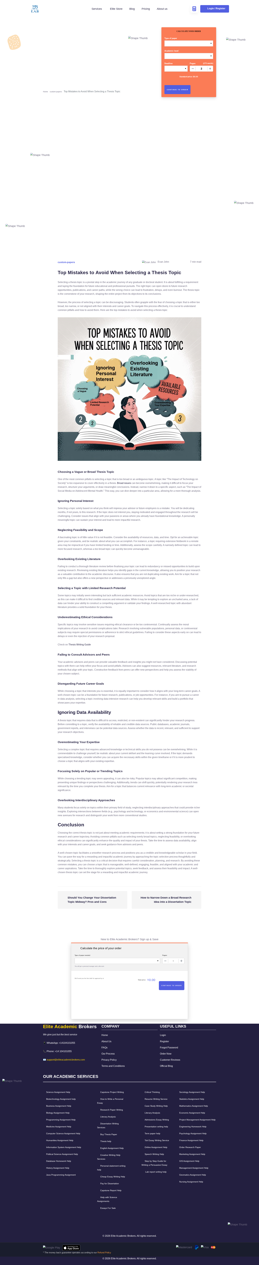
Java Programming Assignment (61, 1175)
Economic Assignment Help (192, 1113)
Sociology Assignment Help (192, 1092)
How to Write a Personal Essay (110, 1101)
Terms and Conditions (113, 1066)
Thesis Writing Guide (79, 644)
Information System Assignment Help (63, 1147)
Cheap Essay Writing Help (112, 1176)
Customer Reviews (170, 1060)
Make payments (129, 204)
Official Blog (166, 1066)
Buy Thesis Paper (108, 1134)
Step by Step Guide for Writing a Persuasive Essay (154, 1163)
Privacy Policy (109, 1060)
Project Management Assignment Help (197, 1119)
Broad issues (124, 483)
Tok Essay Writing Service (157, 1140)
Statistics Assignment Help (191, 1099)
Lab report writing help (156, 1172)
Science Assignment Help (58, 1092)
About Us (106, 1041)
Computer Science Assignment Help (63, 1133)
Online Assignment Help (156, 1147)
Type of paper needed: (83, 955)
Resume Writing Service (156, 1099)
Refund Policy (104, 1252)
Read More (139, 80)
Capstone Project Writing (112, 1092)
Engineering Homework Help (192, 1126)
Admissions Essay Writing (157, 1119)
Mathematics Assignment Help (193, 1106)
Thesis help (105, 1141)
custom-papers (56, 92)
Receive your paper (188, 204)
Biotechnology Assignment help (61, 1099)
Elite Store (116, 8)
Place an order (70, 204)
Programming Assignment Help (61, 1119)
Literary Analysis (108, 1116)
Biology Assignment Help (58, 1113)
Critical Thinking (152, 1092)
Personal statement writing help (111, 1168)
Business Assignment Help (58, 1106)
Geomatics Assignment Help (192, 1175)
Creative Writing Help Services (108, 1157)
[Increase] (210, 68)
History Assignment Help (57, 1168)
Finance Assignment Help (191, 1140)
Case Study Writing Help (156, 1106)
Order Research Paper (190, 1147)
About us (162, 8)
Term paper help (152, 1133)
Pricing (146, 8)
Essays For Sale (108, 1208)
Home (45, 92)
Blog (132, 8)
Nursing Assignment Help (191, 1182)
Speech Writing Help (154, 1154)
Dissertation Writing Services (108, 1125)
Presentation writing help (156, 1126)
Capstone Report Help (110, 1190)
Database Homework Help (58, 1161)
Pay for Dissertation (109, 1183)
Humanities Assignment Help (59, 1140)
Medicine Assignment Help (58, 1126)
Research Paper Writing (111, 1110)
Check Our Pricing (57, 101)
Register (164, 1041)
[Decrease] (193, 68)
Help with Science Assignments (107, 1199)
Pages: (164, 955)
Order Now (165, 1053)
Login (163, 1035)
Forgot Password (169, 1047)
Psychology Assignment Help (193, 1133)
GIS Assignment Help (189, 1161)
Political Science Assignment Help (62, 1154)
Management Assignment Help (193, 1168)
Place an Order (69, 228)
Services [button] (97, 8)
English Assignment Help (112, 1148)
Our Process (108, 1053)
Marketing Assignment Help (192, 1154)
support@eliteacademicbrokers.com (66, 1059)
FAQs (104, 1047)
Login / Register (216, 8)
